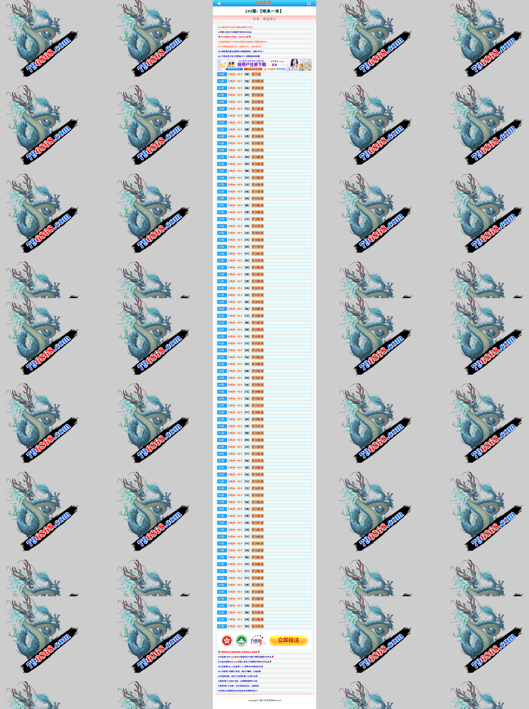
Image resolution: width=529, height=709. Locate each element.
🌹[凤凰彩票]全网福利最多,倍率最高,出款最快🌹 (239, 652)
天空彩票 (263, 3)
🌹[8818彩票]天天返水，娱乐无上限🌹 (234, 37)
